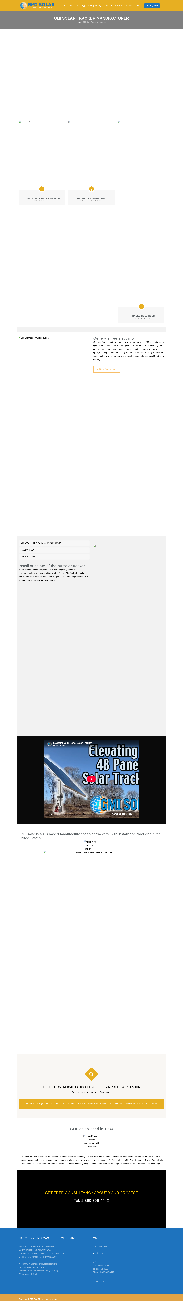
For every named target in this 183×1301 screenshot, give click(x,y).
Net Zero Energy (77, 5)
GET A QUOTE (152, 6)
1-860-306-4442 (95, 1200)
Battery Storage (95, 5)
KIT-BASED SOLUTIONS (141, 316)
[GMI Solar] (37, 4)
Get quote (100, 1281)
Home (64, 5)
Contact (138, 5)
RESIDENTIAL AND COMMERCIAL (42, 198)
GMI (95, 1246)
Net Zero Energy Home (107, 369)
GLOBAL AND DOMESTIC (91, 198)
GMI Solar (102, 1246)
